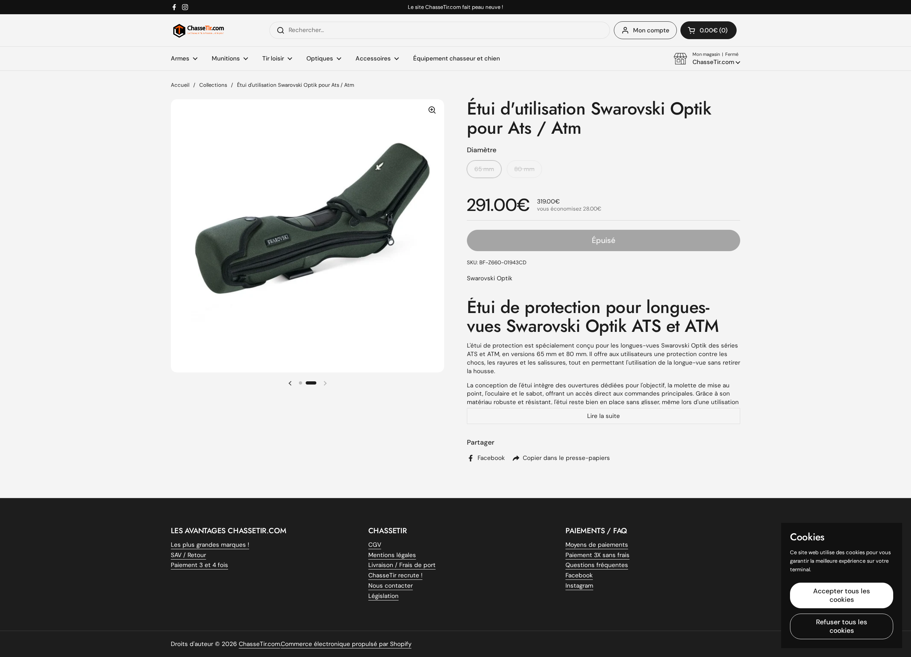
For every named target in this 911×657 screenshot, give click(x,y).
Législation (383, 596)
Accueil (180, 85)
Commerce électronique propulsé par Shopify (346, 644)
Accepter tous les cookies (841, 595)
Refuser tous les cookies (841, 626)
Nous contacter (390, 585)
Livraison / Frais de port (402, 565)
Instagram (579, 585)
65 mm (484, 169)
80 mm (524, 169)
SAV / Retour (188, 555)
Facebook (579, 575)
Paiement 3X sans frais (597, 555)
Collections (213, 85)
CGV (374, 545)
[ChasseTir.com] (198, 30)
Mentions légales (392, 555)
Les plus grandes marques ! (210, 545)
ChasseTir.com (259, 644)
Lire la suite (603, 416)
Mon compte (651, 30)
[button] (707, 58)
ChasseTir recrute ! (395, 575)
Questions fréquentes (596, 565)
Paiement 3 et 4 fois (199, 565)
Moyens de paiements (596, 545)
